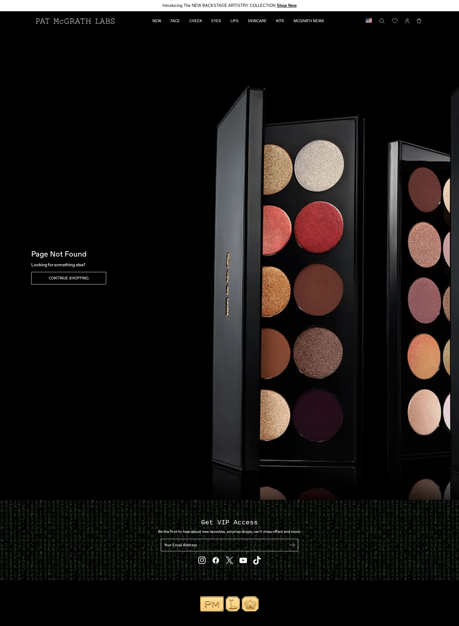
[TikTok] (257, 560)
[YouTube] (243, 560)
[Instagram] (202, 560)
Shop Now (287, 5)
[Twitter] (229, 560)
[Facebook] (216, 560)
